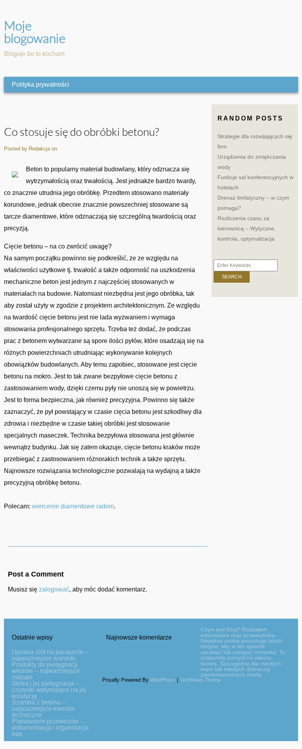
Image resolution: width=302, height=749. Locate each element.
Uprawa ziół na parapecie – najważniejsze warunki (50, 655)
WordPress (162, 680)
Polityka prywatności (40, 84)
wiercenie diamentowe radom (73, 506)
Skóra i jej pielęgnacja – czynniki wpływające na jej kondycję (49, 689)
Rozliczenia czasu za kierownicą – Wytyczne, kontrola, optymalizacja (246, 228)
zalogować (54, 589)
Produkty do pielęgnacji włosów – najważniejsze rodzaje (46, 670)
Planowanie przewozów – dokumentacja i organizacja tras (50, 727)
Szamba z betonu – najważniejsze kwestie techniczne (43, 708)
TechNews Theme (200, 680)
